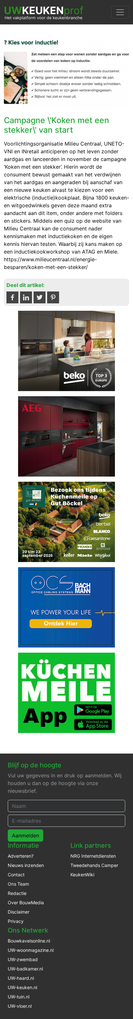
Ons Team (18, 884)
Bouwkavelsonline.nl (29, 940)
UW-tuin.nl (18, 996)
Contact (16, 874)
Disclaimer (18, 912)
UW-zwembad (23, 959)
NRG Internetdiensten (93, 856)
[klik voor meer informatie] (66, 350)
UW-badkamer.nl (25, 968)
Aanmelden (25, 835)
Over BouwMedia (26, 902)
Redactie (17, 893)
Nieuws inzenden (26, 865)
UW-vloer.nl (20, 1006)
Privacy (16, 921)
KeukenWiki (82, 874)
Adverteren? (21, 856)
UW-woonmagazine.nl (31, 950)
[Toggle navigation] (120, 12)
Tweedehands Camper (94, 865)
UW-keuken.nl (22, 987)
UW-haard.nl (21, 978)
